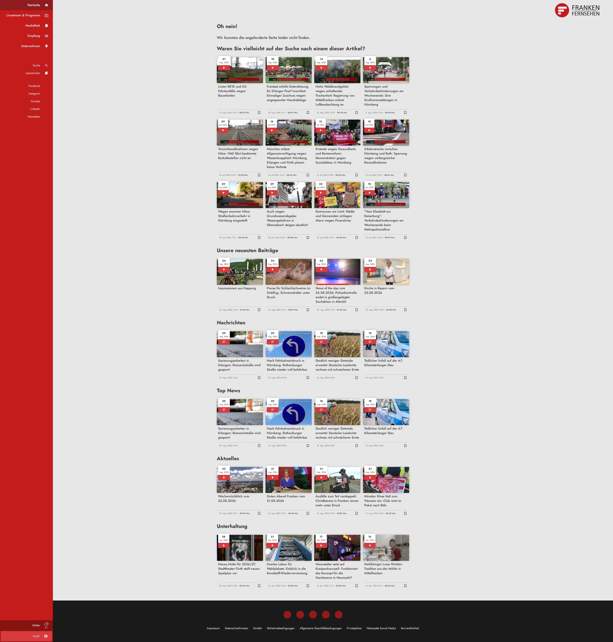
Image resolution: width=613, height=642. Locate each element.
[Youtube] (313, 614)
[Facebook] (287, 614)
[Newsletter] (338, 614)
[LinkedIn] (326, 614)
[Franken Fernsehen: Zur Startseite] (577, 10)
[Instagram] (300, 614)
